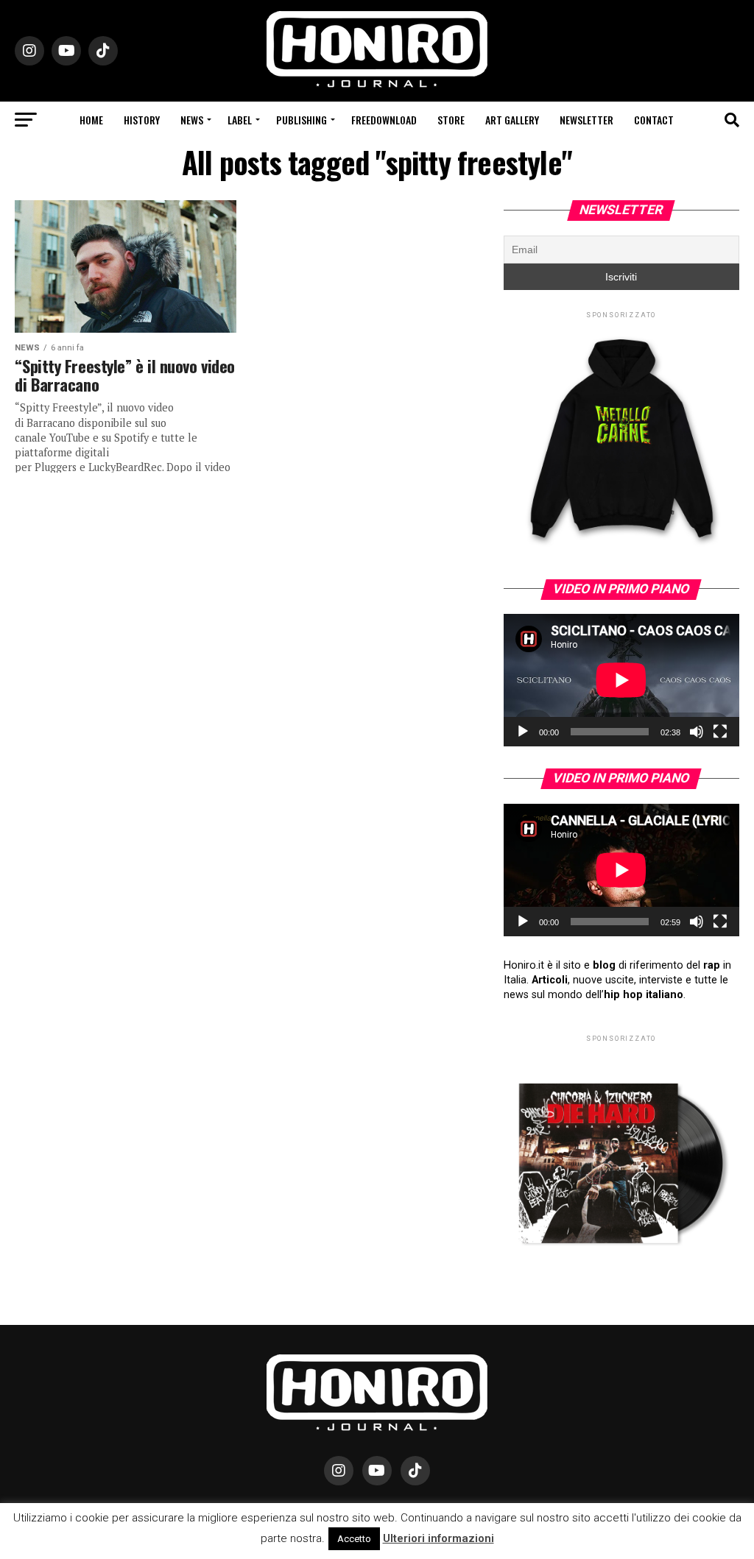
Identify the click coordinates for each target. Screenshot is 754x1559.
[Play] (522, 731)
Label (240, 119)
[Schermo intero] (720, 731)
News (191, 119)
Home (91, 119)
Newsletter (586, 119)
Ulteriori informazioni (438, 1538)
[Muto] (696, 731)
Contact (654, 119)
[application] (621, 680)
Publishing (301, 119)
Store (451, 119)
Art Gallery (512, 119)
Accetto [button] (354, 1538)
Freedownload (384, 119)
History (142, 119)
